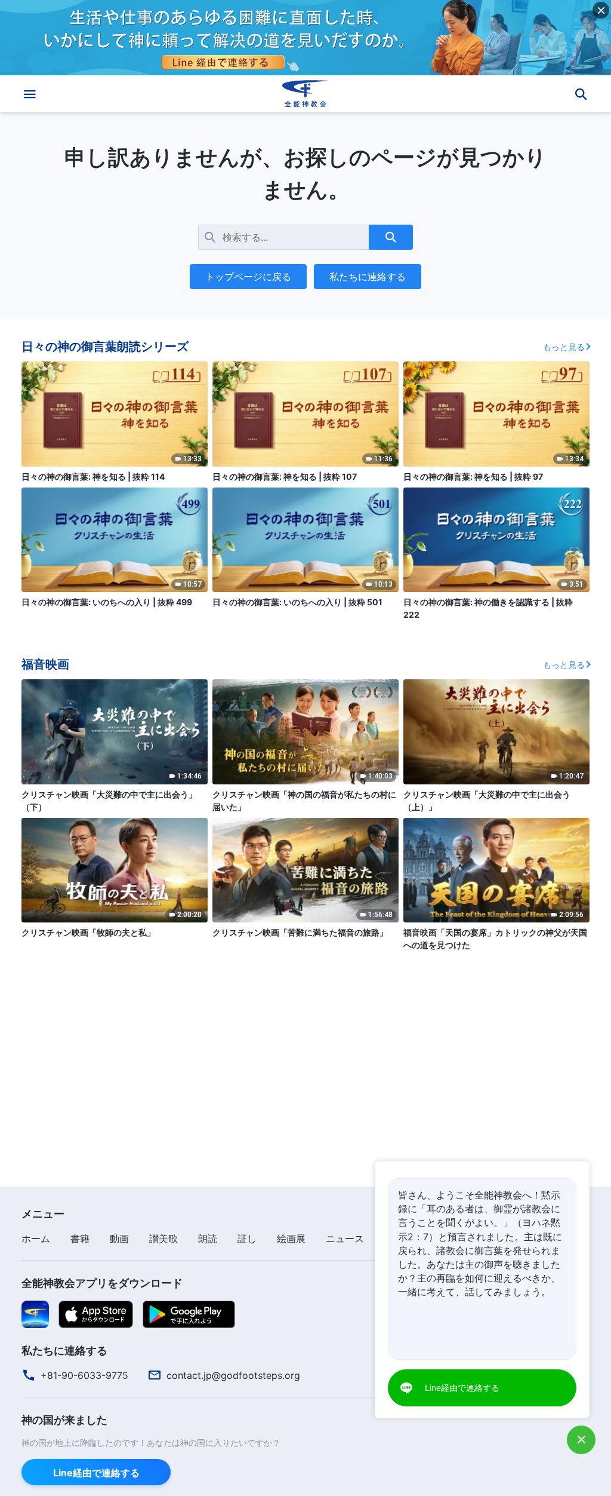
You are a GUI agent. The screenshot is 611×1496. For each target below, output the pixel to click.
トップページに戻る (248, 277)
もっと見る (564, 347)
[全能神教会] (305, 93)
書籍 (80, 1238)
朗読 (207, 1238)
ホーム (35, 1238)
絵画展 (291, 1238)
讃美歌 (163, 1238)
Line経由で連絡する (96, 1473)
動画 (119, 1238)
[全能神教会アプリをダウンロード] (35, 1314)
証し (247, 1238)
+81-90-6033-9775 (84, 1375)
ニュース (345, 1238)
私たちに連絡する (367, 277)
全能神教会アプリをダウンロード (102, 1283)
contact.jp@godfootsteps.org (233, 1375)
